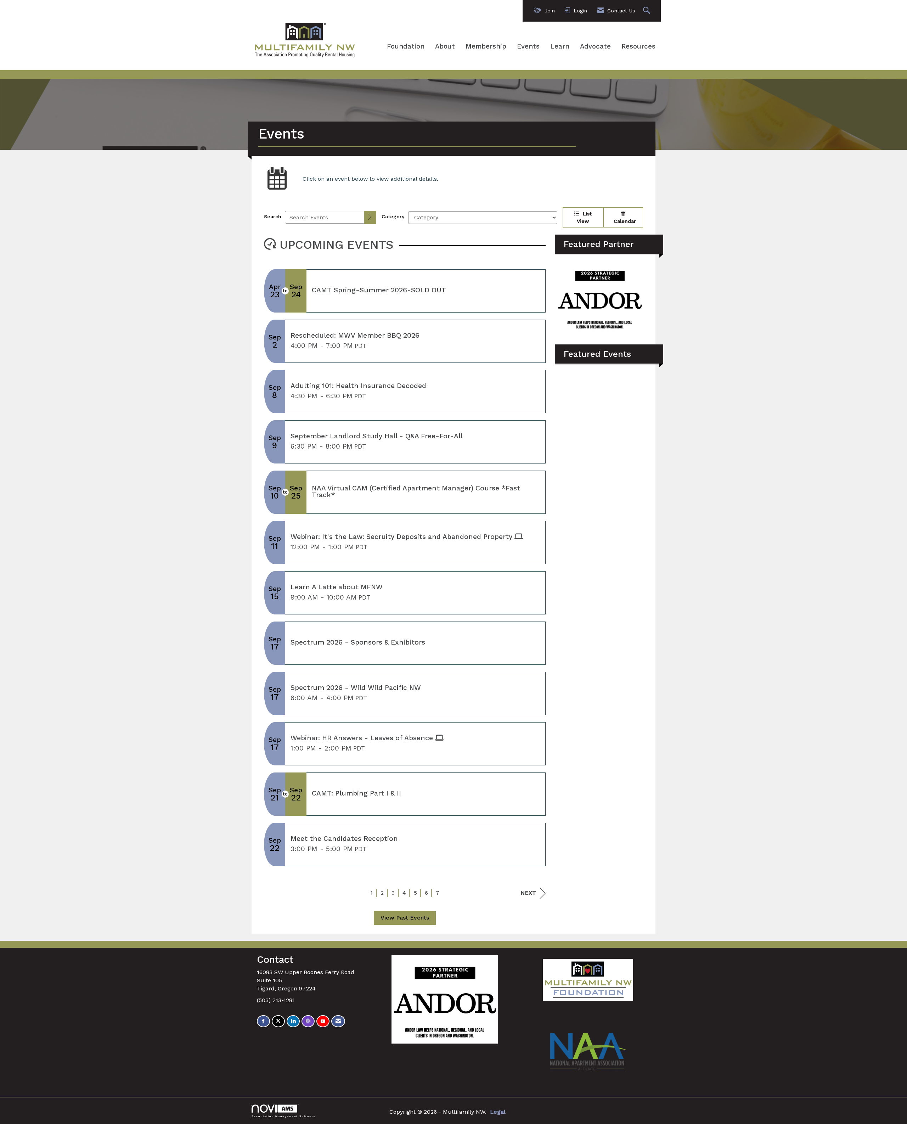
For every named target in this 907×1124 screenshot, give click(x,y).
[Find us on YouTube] (322, 1021)
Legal (498, 1111)
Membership (486, 46)
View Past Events (405, 917)
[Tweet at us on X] (278, 1021)
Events (528, 46)
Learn (559, 46)
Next (528, 892)
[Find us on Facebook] (263, 1021)
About (445, 46)
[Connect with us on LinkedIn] (293, 1021)
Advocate (595, 46)
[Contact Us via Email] (338, 1021)
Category (393, 216)
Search (272, 216)
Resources (638, 46)
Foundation (405, 46)
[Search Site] (647, 10)
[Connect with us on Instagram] (308, 1021)
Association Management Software (284, 1116)
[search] (370, 217)
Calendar (623, 221)
